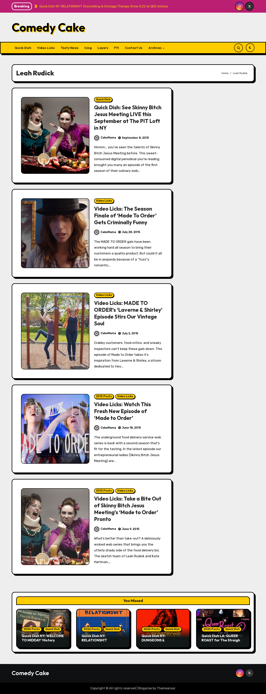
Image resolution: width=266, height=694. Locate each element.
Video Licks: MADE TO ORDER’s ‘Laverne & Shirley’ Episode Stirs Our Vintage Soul (128, 313)
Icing (88, 48)
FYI (116, 48)
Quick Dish (23, 48)
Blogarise (145, 688)
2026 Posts (32, 629)
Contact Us (134, 48)
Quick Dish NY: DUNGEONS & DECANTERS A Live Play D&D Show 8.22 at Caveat (163, 642)
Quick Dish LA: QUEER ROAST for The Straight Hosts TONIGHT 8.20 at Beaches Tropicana (222, 642)
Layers (103, 48)
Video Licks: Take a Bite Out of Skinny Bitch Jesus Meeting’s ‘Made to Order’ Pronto (127, 508)
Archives (155, 48)
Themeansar (166, 688)
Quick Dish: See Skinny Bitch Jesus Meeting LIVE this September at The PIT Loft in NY (127, 117)
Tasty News (70, 48)
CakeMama (108, 137)
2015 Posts (104, 396)
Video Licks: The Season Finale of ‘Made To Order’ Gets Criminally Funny (125, 215)
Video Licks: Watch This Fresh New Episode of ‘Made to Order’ (122, 411)
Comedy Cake (48, 27)
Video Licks (46, 48)
